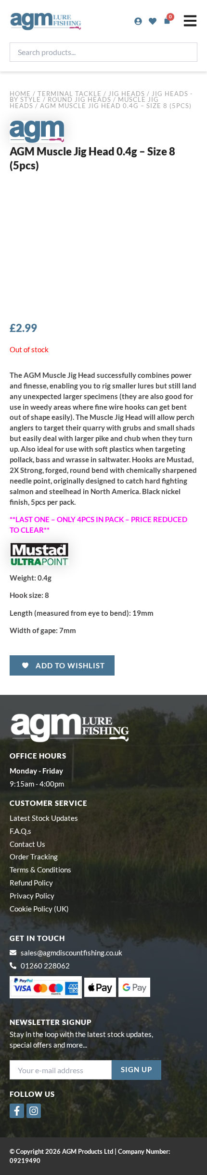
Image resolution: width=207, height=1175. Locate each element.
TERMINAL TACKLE (70, 93)
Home (20, 93)
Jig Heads (126, 93)
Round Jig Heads (79, 99)
